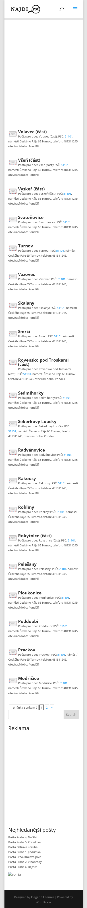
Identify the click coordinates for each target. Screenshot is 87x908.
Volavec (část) (32, 132)
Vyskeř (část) (31, 189)
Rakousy (27, 478)
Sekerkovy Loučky (37, 421)
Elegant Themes (42, 897)
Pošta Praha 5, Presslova (24, 842)
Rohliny (26, 507)
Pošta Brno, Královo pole (24, 857)
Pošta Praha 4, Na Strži (23, 837)
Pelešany (27, 564)
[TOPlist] (14, 875)
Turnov (25, 246)
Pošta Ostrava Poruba (22, 847)
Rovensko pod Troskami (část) (43, 362)
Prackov (26, 650)
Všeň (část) (29, 160)
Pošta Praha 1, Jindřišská (24, 852)
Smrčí (24, 331)
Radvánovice (31, 450)
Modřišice (28, 678)
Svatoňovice (31, 217)
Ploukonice (29, 593)
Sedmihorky (31, 393)
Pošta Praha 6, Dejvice (22, 867)
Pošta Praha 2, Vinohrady (25, 862)
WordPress (43, 902)
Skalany (26, 303)
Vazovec (26, 274)
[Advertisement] (43, 64)
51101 (68, 136)
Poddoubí (28, 621)
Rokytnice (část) (35, 536)
